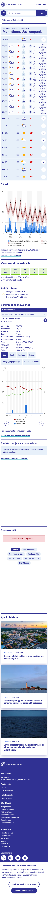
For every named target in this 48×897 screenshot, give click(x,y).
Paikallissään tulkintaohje (11, 253)
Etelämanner (5, 846)
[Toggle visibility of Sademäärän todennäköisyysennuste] (23, 241)
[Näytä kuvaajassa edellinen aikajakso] (6, 424)
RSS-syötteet (6, 812)
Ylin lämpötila (33, 554)
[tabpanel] (24, 395)
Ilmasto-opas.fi (7, 833)
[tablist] (24, 358)
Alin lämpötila (14, 558)
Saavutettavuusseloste (10, 817)
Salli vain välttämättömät (24, 884)
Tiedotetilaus (6, 820)
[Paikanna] (3, 13)
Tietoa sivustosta (8, 815)
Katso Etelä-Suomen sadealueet (14, 458)
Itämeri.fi (4, 844)
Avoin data (5, 838)
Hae (41, 13)
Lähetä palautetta (7, 809)
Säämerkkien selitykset (11, 255)
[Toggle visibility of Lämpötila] (19, 419)
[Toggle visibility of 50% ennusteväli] (15, 243)
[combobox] (23, 13)
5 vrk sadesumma (32, 558)
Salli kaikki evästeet (24, 890)
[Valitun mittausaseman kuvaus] (45, 320)
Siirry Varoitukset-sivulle (11, 280)
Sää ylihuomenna (16, 554)
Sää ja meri (6, 20)
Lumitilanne (24, 563)
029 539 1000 (6, 798)
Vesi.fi (3, 841)
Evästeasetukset (7, 823)
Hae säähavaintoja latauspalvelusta (16, 431)
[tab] (4, 355)
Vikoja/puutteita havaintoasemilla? (15, 435)
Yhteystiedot (6, 807)
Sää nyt (16, 549)
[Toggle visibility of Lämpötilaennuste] (16, 245)
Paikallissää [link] (18, 20)
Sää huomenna (29, 549)
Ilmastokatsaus (7, 836)
